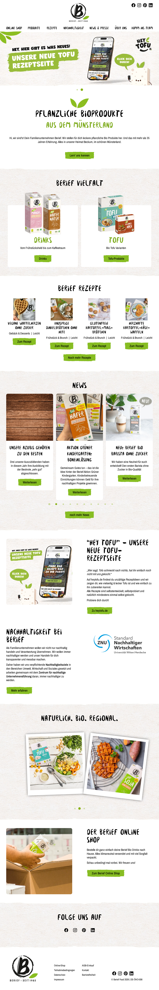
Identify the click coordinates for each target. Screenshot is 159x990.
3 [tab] (63, 504)
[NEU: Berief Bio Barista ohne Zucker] (129, 417)
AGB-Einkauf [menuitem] (88, 965)
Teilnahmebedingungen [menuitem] (64, 970)
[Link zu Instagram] (139, 5)
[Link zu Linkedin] (151, 5)
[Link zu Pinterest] (145, 5)
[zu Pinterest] (126, 973)
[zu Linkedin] (131, 973)
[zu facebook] (114, 973)
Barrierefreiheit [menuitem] (88, 974)
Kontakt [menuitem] (85, 970)
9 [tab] (105, 504)
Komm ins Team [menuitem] (142, 28)
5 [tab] (77, 504)
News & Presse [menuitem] (99, 28)
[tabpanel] (79, 58)
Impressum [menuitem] (59, 979)
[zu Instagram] (120, 973)
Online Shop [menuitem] (14, 28)
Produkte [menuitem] (34, 28)
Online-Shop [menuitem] (59, 965)
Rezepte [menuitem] (52, 28)
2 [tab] (81, 89)
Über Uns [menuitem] (121, 28)
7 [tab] (91, 504)
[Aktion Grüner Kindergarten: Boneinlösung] (79, 417)
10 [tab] (112, 504)
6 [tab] (84, 504)
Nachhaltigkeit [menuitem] (74, 28)
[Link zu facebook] (133, 5)
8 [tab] (98, 504)
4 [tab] (70, 504)
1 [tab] (77, 89)
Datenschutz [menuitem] (59, 974)
